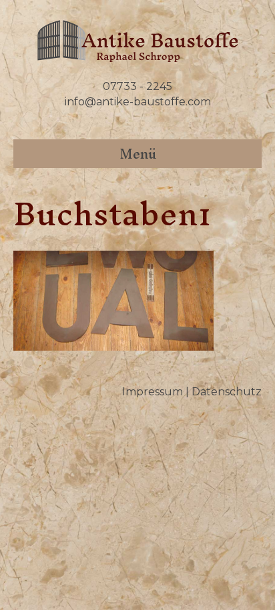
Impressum (152, 391)
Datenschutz (227, 391)
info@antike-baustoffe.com (138, 101)
